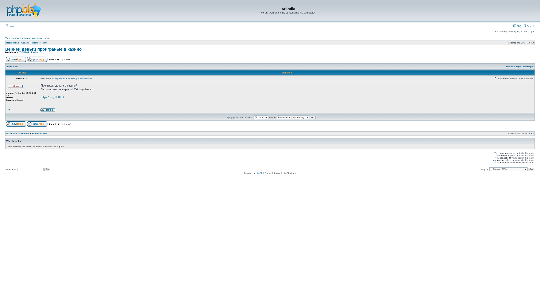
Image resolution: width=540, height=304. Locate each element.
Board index (12, 43)
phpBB (259, 173)
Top (8, 110)
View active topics (41, 38)
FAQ (518, 26)
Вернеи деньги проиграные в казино (43, 49)
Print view (12, 66)
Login (11, 26)
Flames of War (39, 43)
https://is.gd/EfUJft (52, 97)
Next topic (528, 66)
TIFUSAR (24, 52)
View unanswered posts (17, 38)
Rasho (34, 52)
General (25, 43)
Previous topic (513, 66)
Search (530, 26)
